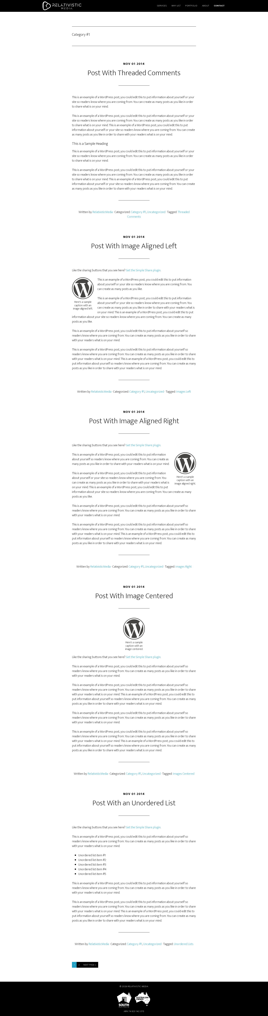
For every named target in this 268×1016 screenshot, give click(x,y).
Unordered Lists (183, 944)
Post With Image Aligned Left (134, 246)
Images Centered (183, 773)
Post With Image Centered (134, 596)
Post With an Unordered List (134, 803)
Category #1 (138, 212)
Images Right (183, 566)
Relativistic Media (69, 6)
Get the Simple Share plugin (143, 270)
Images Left (183, 391)
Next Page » (89, 965)
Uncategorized (156, 212)
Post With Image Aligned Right (134, 421)
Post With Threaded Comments (134, 73)
